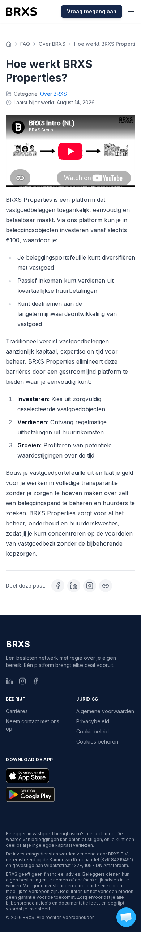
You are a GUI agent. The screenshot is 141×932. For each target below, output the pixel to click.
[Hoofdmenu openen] (131, 11)
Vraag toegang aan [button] (91, 11)
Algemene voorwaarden (105, 711)
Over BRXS (52, 44)
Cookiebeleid (92, 731)
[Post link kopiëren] (105, 585)
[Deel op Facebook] (57, 585)
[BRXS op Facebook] (35, 681)
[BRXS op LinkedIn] (9, 681)
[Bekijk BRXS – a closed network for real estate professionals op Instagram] (89, 585)
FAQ (25, 44)
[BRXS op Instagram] (22, 681)
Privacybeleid (92, 721)
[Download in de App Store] (27, 775)
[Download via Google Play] (30, 794)
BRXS (18, 644)
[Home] (9, 44)
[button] (126, 917)
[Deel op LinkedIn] (73, 585)
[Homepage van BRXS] (21, 11)
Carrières (17, 711)
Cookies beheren (97, 741)
